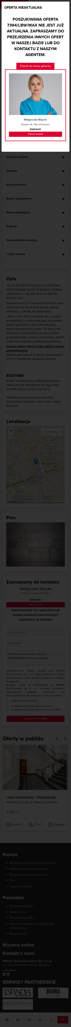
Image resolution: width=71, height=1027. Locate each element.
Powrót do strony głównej (35, 66)
